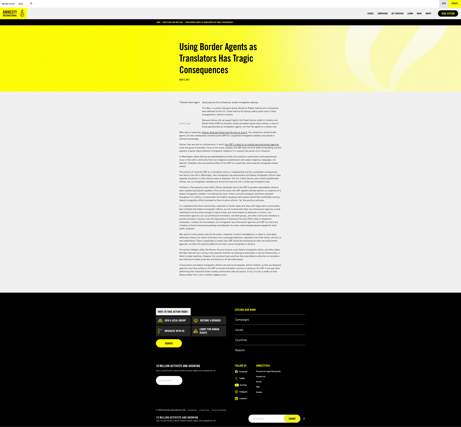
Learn (410, 13)
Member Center (9, 3)
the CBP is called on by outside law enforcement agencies (252, 144)
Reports (240, 350)
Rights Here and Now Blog (173, 22)
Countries (241, 340)
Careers (259, 392)
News (419, 13)
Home (158, 22)
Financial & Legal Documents (268, 371)
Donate (456, 3)
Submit (176, 381)
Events (259, 381)
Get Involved (397, 13)
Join (444, 3)
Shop (21, 3)
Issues (370, 13)
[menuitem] (8, 4)
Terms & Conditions (219, 410)
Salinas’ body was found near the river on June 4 (224, 132)
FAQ (258, 387)
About (428, 13)
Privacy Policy (204, 410)
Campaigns (382, 13)
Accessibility (192, 410)
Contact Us (260, 376)
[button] (31, 3)
